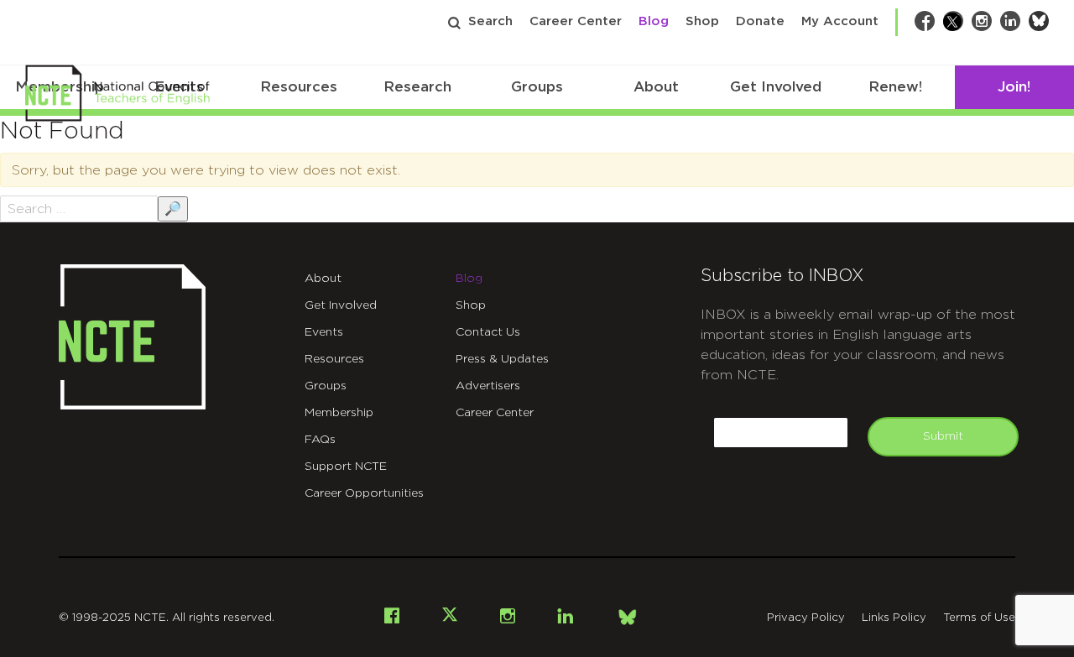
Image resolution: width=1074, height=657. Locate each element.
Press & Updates (502, 359)
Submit (943, 436)
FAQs (320, 440)
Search (490, 21)
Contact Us (488, 332)
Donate (760, 21)
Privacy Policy (806, 618)
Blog (654, 21)
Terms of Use (979, 618)
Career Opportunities (364, 493)
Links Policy (894, 618)
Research (417, 87)
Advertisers (488, 386)
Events (324, 332)
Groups (537, 87)
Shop (702, 21)
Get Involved (775, 87)
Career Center (575, 21)
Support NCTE (346, 466)
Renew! (895, 87)
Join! (1014, 87)
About (656, 87)
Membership (339, 413)
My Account (839, 21)
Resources (298, 87)
